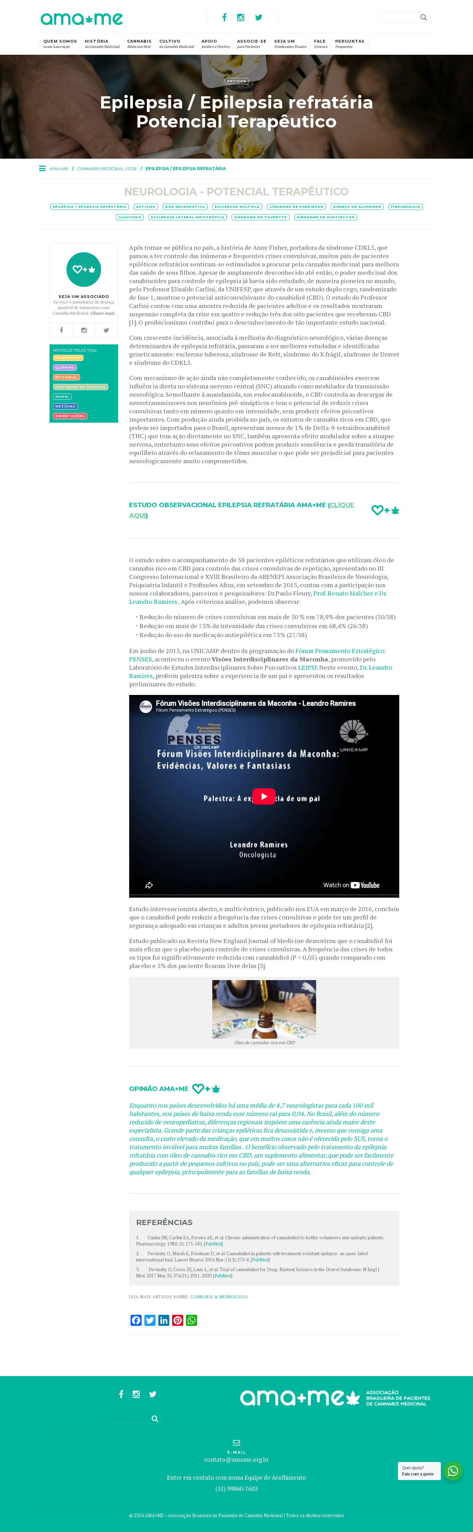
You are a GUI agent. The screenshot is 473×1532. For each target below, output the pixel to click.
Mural (62, 396)
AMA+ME (59, 168)
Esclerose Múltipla (237, 207)
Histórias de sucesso (80, 387)
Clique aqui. (103, 313)
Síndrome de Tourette (260, 217)
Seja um (290, 44)
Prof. (320, 593)
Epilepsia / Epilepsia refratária (89, 207)
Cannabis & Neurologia (219, 1296)
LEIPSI (307, 667)
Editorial (66, 377)
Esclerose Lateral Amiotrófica (187, 217)
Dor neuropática (185, 207)
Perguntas (350, 44)
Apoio (216, 44)
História (102, 44)
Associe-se (252, 44)
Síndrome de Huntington (326, 217)
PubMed (213, 1244)
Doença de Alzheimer (357, 207)
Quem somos (60, 44)
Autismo (145, 207)
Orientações (70, 416)
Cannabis (139, 44)
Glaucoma (129, 217)
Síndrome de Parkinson (296, 207)
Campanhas (68, 358)
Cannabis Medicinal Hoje (107, 168)
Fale (321, 44)
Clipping (64, 367)
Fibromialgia (405, 207)
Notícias (65, 406)
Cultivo (176, 44)
